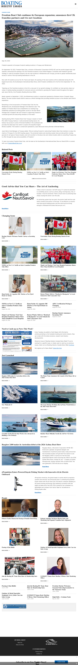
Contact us (39, 653)
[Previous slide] (4, 164)
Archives (71, 345)
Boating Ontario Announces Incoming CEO (61, 314)
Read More (5, 208)
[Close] (77, 657)
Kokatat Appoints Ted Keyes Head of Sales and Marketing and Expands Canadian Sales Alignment (56, 519)
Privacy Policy (39, 651)
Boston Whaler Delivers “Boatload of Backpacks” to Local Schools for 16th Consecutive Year (58, 295)
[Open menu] (75, 4)
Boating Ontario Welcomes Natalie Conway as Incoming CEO (18, 237)
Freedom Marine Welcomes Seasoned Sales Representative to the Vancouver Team (63, 588)
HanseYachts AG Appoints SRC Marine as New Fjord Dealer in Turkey (63, 173)
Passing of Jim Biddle (8, 547)
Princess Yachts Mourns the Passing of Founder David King (19, 518)
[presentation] (14, 161)
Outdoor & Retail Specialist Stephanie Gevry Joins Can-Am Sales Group (58, 548)
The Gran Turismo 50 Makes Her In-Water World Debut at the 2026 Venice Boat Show (58, 405)
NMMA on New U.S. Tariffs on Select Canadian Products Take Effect (13, 173)
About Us (20, 642)
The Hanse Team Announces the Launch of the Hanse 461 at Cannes (58, 377)
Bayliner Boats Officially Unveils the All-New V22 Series (57, 434)
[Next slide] (74, 164)
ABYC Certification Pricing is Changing (62, 304)
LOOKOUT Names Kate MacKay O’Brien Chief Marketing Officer (58, 577)
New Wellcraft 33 (7, 405)
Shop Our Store (20, 644)
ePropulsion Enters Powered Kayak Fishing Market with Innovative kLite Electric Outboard (35, 473)
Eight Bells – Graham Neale (61, 597)
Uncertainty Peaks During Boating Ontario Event (55, 236)
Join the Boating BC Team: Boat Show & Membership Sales (19, 576)
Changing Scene (6, 12)
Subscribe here (57, 348)
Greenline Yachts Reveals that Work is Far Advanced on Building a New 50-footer (18, 434)
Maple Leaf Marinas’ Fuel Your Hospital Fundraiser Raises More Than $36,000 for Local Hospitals (39, 174)
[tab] (32, 178)
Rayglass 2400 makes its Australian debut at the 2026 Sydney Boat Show (16, 377)
